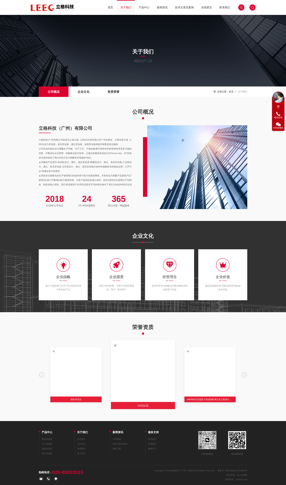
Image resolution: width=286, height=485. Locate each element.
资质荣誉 (113, 91)
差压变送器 (47, 453)
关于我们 (126, 7)
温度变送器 (47, 448)
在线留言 (206, 7)
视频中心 (152, 448)
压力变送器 (47, 444)
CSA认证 (143, 405)
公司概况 (54, 91)
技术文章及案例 (184, 7)
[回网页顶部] (278, 107)
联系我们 (224, 7)
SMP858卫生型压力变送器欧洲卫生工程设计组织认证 (211, 399)
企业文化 (84, 91)
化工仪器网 (242, 475)
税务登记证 (76, 399)
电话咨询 (278, 117)
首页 (110, 7)
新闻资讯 (162, 7)
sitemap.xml (241, 479)
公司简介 (81, 439)
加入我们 (81, 453)
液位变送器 (47, 439)
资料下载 (117, 448)
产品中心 (144, 7)
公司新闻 (117, 439)
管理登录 (229, 479)
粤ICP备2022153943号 (236, 470)
